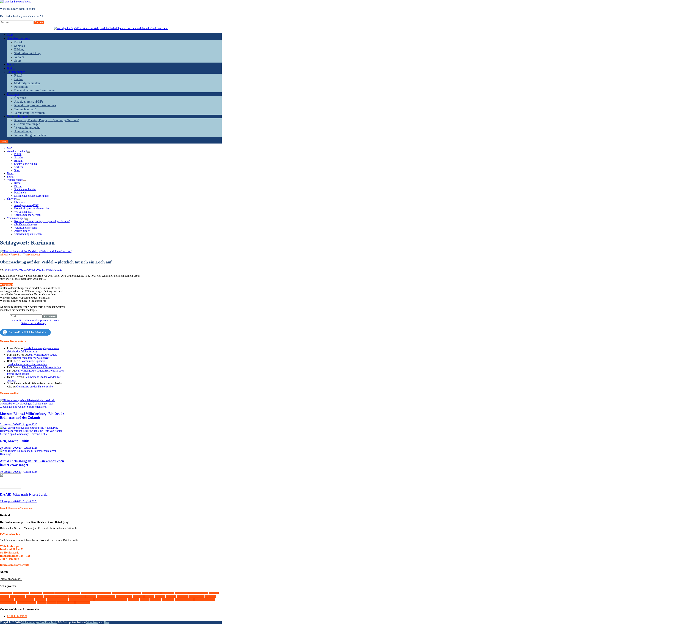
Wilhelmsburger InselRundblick (17, 8)
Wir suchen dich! (25, 109)
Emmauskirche (198, 593)
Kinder (90, 596)
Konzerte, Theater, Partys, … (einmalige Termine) (46, 120)
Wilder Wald (8, 602)
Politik (18, 42)
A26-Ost (6, 593)
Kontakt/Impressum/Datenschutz (35, 105)
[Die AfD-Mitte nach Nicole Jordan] (10, 487)
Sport (17, 60)
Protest (210, 596)
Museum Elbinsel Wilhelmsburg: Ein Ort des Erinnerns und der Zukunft (32, 415)
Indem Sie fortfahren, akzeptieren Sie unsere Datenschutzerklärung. (35, 322)
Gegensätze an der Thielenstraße (34, 386)
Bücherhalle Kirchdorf (67, 593)
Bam (106, 622)
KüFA (149, 596)
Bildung (19, 49)
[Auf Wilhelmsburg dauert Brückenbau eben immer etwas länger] (33, 454)
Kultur (11, 68)
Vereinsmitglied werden (29, 112)
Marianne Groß (13, 269)
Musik (171, 596)
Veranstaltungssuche (27, 127)
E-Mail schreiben (10, 534)
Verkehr (19, 57)
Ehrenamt (182, 593)
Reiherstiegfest (24, 599)
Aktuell (4, 254)
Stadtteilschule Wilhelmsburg (110, 599)
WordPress (92, 622)
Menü (4, 141)
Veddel (155, 599)
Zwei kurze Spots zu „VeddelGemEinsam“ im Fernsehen (27, 362)
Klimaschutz (124, 596)
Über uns (13, 94)
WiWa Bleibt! (66, 602)
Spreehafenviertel (57, 599)
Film (4, 596)
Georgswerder (34, 596)
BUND (48, 593)
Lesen (160, 596)
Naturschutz (196, 596)
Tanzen (133, 599)
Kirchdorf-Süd (106, 596)
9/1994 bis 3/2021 (17, 616)
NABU (182, 596)
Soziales (19, 45)
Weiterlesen (6, 284)
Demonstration (151, 593)
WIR (41, 602)
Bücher (18, 79)
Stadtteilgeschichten (27, 83)
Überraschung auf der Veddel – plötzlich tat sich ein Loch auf (56, 262)
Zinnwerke (82, 602)
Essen (214, 593)
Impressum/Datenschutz (14, 564)
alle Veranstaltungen (27, 124)
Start (10, 34)
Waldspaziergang (204, 599)
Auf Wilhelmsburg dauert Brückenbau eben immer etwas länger (32, 356)
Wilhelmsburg (26, 602)
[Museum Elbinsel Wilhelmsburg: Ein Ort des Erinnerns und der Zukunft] (33, 406)
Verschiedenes (16, 72)
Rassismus (7, 599)
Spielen (40, 599)
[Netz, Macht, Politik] (33, 433)
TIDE (145, 599)
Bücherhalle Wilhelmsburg (96, 593)
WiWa (51, 602)
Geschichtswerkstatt (56, 596)
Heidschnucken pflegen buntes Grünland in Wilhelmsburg (33, 350)
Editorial (167, 593)
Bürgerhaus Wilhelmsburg (126, 593)
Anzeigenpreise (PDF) (28, 101)
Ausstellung (21, 593)
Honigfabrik (76, 596)
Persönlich (21, 86)
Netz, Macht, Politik (14, 441)
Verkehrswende (184, 599)
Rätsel (18, 75)
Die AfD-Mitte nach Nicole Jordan (41, 367)
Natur (10, 64)
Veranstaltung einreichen (30, 135)
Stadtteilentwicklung (27, 53)
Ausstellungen (23, 131)
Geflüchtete (17, 596)
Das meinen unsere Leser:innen (34, 90)
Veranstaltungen (17, 116)
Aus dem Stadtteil (18, 38)
